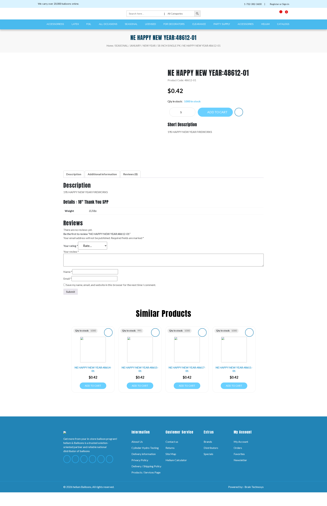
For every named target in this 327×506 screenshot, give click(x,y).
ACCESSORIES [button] (246, 24)
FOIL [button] (89, 24)
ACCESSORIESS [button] (55, 24)
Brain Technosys (254, 486)
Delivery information (143, 454)
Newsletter (240, 460)
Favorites (239, 454)
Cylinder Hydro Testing (145, 447)
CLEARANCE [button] (199, 24)
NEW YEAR (149, 45)
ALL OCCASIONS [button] (108, 24)
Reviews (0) (130, 174)
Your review (71, 251)
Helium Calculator (176, 460)
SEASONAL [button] (131, 24)
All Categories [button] (175, 13)
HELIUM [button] (265, 24)
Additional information (102, 174)
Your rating (70, 245)
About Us (137, 441)
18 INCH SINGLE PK (169, 45)
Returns (170, 447)
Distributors (211, 447)
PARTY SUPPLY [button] (222, 24)
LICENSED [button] (151, 24)
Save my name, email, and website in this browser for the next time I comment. (111, 284)
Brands (208, 441)
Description (73, 174)
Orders (238, 447)
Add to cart (217, 112)
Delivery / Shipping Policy (146, 466)
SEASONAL (121, 45)
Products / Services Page (145, 472)
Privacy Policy (139, 460)
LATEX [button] (76, 24)
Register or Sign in (279, 4)
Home (109, 45)
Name (67, 271)
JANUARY (135, 45)
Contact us (172, 441)
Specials (208, 454)
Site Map (171, 454)
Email (67, 278)
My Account (241, 441)
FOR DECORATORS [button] (174, 24)
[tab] (73, 174)
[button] (239, 112)
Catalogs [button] (283, 24)
